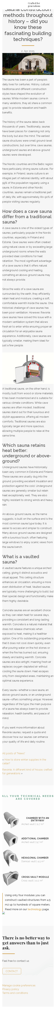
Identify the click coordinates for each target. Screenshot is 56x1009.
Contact (12, 971)
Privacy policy (10, 989)
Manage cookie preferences (19, 985)
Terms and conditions (15, 992)
